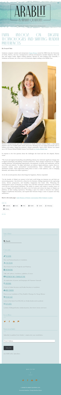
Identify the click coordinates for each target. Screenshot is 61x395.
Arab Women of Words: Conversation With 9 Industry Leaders (34, 198)
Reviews (8, 283)
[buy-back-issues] (14, 321)
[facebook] (9, 321)
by (40, 149)
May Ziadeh (10, 290)
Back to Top (30, 369)
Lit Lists (9, 304)
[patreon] (18, 321)
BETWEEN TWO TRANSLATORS (15, 277)
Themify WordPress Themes (36, 390)
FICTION (9, 263)
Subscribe (8, 348)
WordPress (27, 390)
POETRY (8, 256)
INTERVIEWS (9, 270)
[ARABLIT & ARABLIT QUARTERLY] (30, 21)
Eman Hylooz (33, 53)
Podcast (9, 297)
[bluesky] (5, 321)
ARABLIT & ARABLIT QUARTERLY (30, 387)
